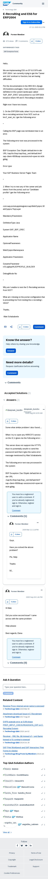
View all (6, 832)
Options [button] (43, 22)
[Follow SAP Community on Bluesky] (22, 846)
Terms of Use (36, 853)
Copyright (12, 860)
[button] (32, 41)
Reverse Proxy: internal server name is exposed (23, 706)
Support (36, 866)
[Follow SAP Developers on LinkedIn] (31, 846)
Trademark (12, 866)
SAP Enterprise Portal (11, 51)
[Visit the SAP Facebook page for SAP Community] (17, 846)
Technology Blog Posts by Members (21, 754)
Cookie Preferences (12, 873)
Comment (39, 327)
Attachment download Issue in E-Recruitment (22, 714)
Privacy (12, 853)
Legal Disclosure (36, 860)
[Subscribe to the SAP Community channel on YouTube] (26, 846)
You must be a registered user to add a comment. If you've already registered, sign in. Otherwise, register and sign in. (23, 500)
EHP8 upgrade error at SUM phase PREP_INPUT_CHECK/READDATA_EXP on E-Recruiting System (23, 725)
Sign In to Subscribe (31, 22)
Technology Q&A (10, 10)
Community (18, 4)
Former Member (18, 35)
